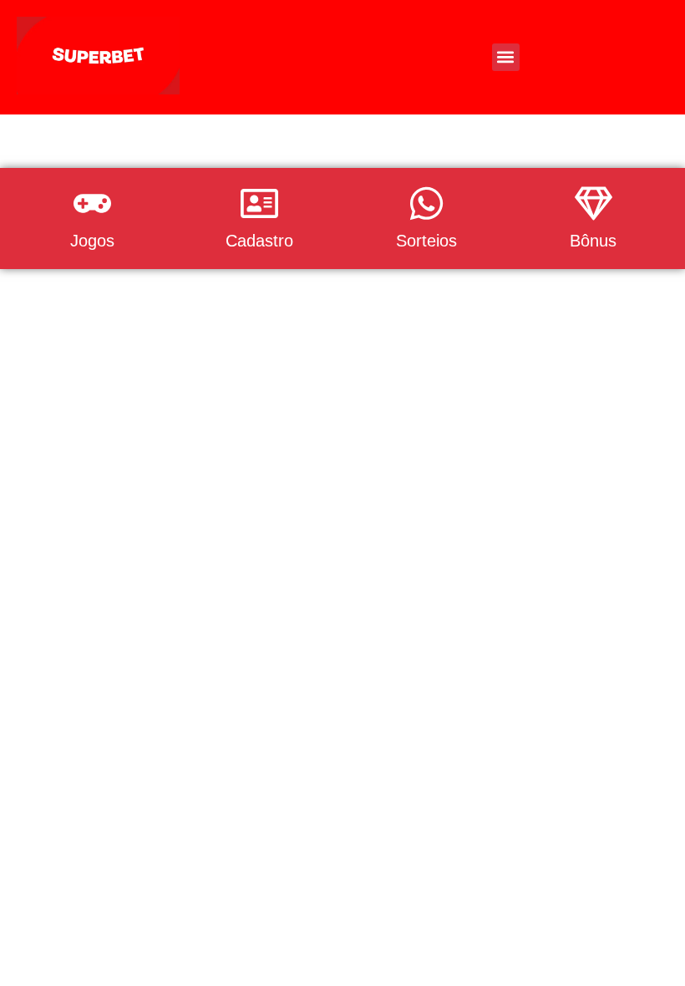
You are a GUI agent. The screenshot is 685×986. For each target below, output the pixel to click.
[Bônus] (593, 203)
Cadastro (259, 240)
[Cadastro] (259, 203)
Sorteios (426, 240)
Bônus (593, 240)
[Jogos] (92, 203)
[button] (506, 57)
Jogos (92, 240)
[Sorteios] (426, 203)
